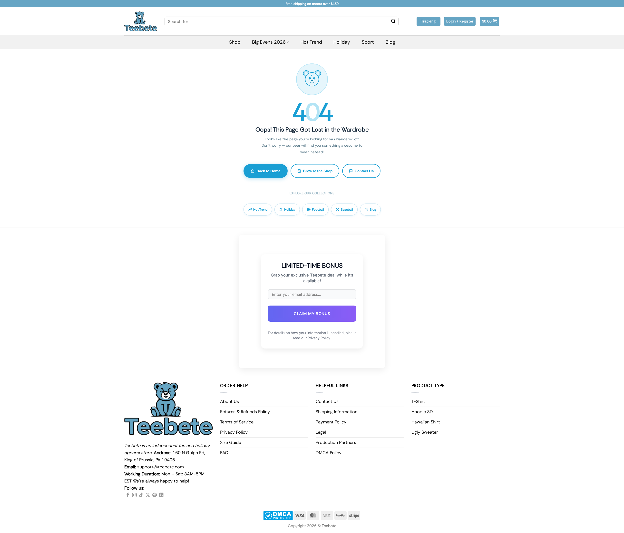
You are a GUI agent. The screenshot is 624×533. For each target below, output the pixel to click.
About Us (229, 401)
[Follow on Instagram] (134, 495)
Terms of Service (237, 422)
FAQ (224, 453)
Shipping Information (336, 412)
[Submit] (393, 21)
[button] (489, 21)
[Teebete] (140, 21)
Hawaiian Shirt (425, 422)
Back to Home (268, 171)
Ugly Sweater (424, 432)
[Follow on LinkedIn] (161, 495)
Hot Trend (311, 42)
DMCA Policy (328, 453)
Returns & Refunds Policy (245, 412)
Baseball (347, 209)
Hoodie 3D (422, 412)
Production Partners (336, 442)
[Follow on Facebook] (128, 495)
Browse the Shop (317, 171)
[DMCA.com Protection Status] (278, 515)
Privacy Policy (234, 432)
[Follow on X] (148, 495)
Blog (390, 42)
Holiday (341, 42)
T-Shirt (418, 401)
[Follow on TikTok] (141, 495)
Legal (321, 432)
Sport (368, 42)
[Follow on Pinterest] (154, 495)
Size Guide (230, 442)
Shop (234, 42)
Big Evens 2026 (269, 42)
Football (318, 209)
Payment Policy (331, 422)
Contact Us (364, 171)
